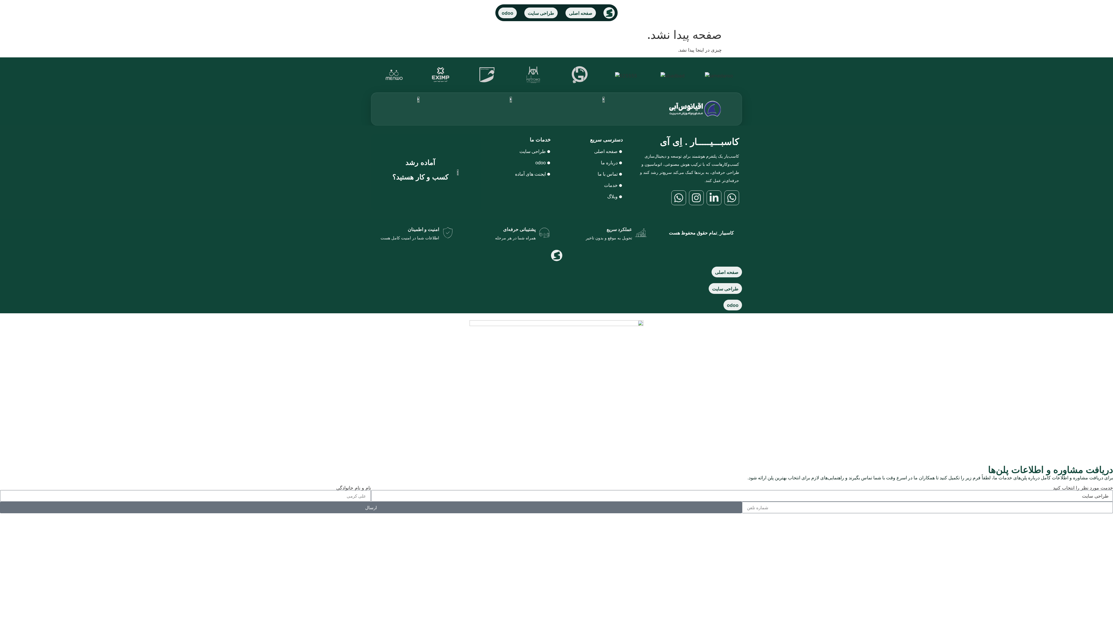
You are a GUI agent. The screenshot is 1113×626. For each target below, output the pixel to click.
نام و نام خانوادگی (353, 487)
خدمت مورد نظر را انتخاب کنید (1083, 487)
